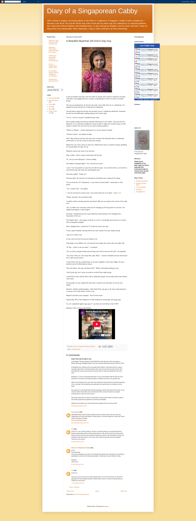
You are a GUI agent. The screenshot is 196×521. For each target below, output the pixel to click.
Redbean (139, 189)
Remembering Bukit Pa (142, 60)
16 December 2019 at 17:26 (80, 423)
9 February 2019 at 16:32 (79, 406)
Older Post (123, 491)
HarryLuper (75, 412)
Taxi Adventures (75, 349)
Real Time (146, 99)
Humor (51, 104)
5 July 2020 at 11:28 (77, 441)
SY (72, 429)
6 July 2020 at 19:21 (77, 464)
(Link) (119, 193)
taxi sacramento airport (79, 420)
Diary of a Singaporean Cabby (92, 11)
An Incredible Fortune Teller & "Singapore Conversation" (53, 73)
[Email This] (103, 346)
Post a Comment (74, 487)
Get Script (140, 99)
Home (97, 491)
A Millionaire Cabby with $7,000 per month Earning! (53, 58)
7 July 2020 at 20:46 (77, 483)
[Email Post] (99, 346)
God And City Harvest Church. (54, 80)
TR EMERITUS (140, 192)
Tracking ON (153, 99)
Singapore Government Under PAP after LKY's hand (54, 50)
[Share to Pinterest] (112, 346)
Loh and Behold (141, 187)
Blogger (106, 506)
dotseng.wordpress (142, 181)
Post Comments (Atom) (82, 494)
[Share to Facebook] (109, 346)
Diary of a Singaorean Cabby (80, 448)
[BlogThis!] (105, 346)
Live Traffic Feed (147, 46)
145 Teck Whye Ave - (141, 70)
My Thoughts (53, 98)
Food (50, 107)
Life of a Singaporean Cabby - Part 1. (53, 65)
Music (50, 109)
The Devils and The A (141, 56)
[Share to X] (107, 346)
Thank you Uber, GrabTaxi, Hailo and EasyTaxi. (54, 42)
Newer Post (70, 491)
